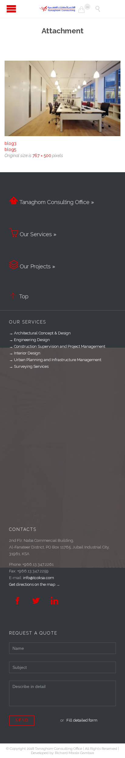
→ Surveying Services (29, 366)
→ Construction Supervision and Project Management (57, 346)
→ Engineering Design (29, 339)
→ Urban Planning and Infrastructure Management (55, 359)
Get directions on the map (32, 584)
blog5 (10, 149)
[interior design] (62, 98)
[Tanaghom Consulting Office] (58, 9)
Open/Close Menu (11, 8)
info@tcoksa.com (38, 577)
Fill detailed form (81, 720)
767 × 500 (41, 155)
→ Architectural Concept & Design (40, 333)
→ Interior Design (24, 353)
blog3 (10, 143)
